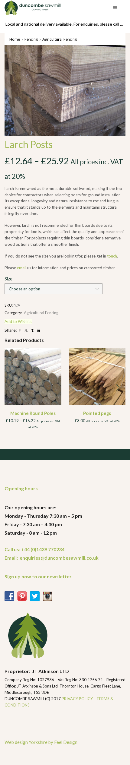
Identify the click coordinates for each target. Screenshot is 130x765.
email (21, 267)
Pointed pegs (97, 413)
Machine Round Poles (33, 413)
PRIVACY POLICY (78, 698)
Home (14, 39)
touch (112, 256)
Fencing (31, 39)
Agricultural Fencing (59, 39)
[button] (12, 387)
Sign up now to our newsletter (38, 576)
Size (8, 278)
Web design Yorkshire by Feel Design (41, 742)
